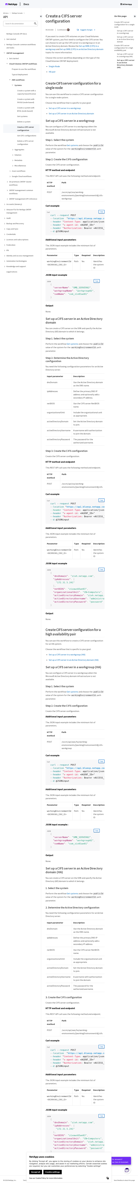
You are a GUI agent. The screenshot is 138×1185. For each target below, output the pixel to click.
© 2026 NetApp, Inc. (9, 1180)
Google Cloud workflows (22, 176)
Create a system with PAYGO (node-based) (25, 101)
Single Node (54, 66)
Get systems (22, 116)
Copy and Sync (12, 229)
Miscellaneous (20, 165)
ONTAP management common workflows (21, 192)
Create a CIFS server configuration (25, 128)
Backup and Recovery (15, 223)
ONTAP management (15, 53)
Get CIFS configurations (26, 135)
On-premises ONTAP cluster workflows (20, 183)
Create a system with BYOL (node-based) (25, 109)
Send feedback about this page (124, 1180)
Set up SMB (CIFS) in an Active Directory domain (81, 49)
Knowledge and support (16, 266)
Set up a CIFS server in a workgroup (65, 108)
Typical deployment (20, 74)
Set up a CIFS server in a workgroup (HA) (67, 654)
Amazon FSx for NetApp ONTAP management (18, 211)
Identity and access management (19, 255)
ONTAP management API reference (23, 199)
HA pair (52, 71)
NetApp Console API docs (16, 34)
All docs (5, 13)
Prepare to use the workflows (24, 69)
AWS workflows (18, 80)
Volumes (18, 155)
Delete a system (23, 121)
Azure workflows (18, 171)
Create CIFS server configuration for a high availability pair (123, 47)
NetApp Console (17, 13)
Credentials (11, 234)
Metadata (18, 160)
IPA (7, 250)
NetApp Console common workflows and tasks (21, 46)
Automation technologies (16, 261)
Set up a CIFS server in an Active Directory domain (71, 113)
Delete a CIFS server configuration (25, 142)
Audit (8, 218)
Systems (18, 85)
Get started (11, 39)
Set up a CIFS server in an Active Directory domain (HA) (74, 660)
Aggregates (19, 149)
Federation (10, 245)
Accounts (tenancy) (14, 204)
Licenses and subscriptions (17, 239)
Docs (26, 4)
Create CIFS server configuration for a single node (124, 24)
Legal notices (11, 272)
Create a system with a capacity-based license (26, 92)
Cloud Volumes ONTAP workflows (23, 64)
